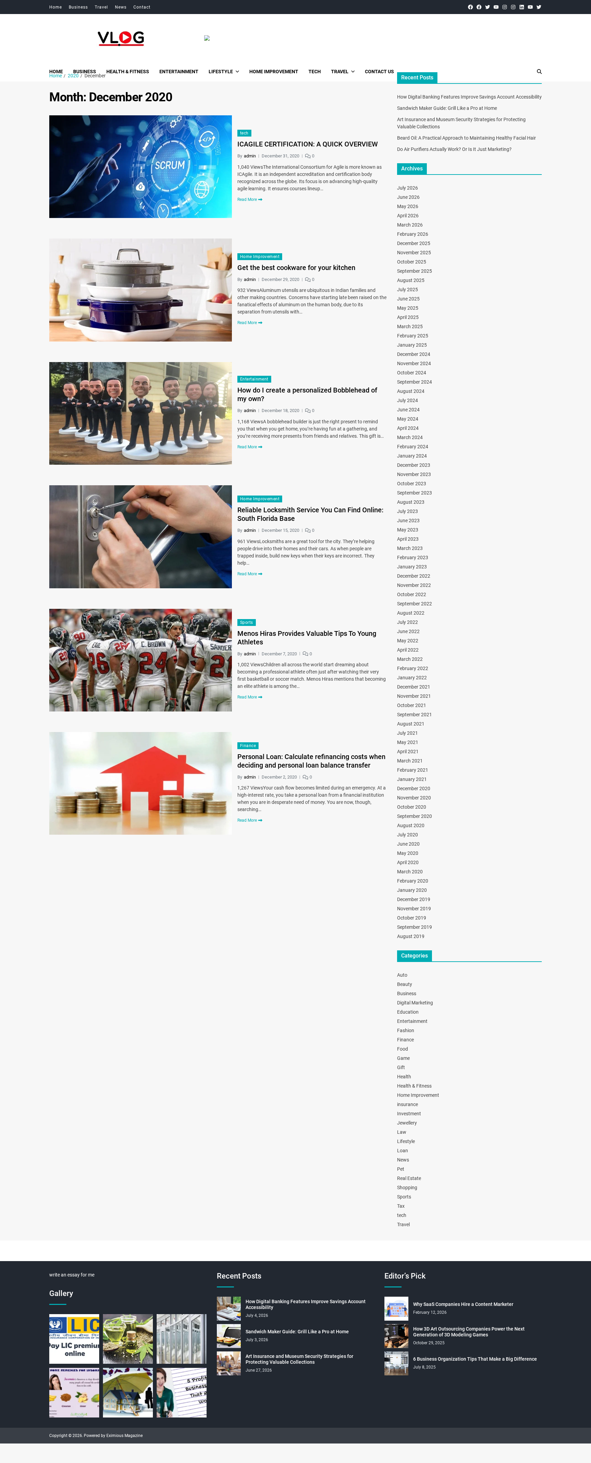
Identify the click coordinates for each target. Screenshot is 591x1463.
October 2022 (411, 594)
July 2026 (407, 188)
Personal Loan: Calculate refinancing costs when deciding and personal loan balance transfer (311, 761)
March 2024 (410, 437)
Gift (401, 1067)
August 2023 (410, 502)
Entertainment (178, 71)
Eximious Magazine (124, 1435)
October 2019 (411, 918)
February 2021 (412, 770)
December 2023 (413, 465)
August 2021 (410, 724)
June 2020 (408, 844)
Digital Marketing (415, 1002)
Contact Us (379, 71)
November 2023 (414, 474)
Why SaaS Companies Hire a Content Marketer (463, 1304)
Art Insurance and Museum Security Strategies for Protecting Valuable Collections (299, 1359)
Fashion (405, 1030)
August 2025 (410, 280)
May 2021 (407, 742)
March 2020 (410, 871)
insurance (407, 1104)
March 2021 (410, 760)
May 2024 (407, 419)
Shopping (407, 1187)
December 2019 (413, 899)
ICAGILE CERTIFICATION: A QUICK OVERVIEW (307, 144)
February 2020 (412, 881)
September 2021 (414, 714)
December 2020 (413, 788)
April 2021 (408, 751)
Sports (246, 622)
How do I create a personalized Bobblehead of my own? (307, 394)
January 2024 (412, 456)
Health (404, 1076)
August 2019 (410, 936)
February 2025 (412, 335)
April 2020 (408, 862)
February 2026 (412, 234)
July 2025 (407, 289)
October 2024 (411, 372)
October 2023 (411, 483)
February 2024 (412, 446)
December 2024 (413, 354)
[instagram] (505, 7)
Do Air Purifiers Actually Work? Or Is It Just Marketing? (454, 149)
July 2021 (407, 733)
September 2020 (414, 816)
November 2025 (414, 252)
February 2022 (412, 668)
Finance (248, 745)
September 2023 (414, 493)
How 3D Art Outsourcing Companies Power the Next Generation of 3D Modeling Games (469, 1332)
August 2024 (410, 391)
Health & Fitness (127, 71)
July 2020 (407, 834)
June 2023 (408, 520)
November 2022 (414, 585)
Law (401, 1132)
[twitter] (487, 7)
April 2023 (408, 539)
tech (314, 71)
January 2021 (412, 779)
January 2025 (412, 345)
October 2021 (411, 705)
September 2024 (414, 382)
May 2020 (407, 853)
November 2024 (414, 363)
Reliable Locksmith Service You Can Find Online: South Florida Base (310, 514)
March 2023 (410, 548)
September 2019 (414, 927)
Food (402, 1049)
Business (78, 7)
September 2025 (414, 271)
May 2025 (407, 308)
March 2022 (410, 659)
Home (55, 7)
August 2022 (410, 613)
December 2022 (413, 576)
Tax (401, 1206)
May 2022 (407, 640)
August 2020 (410, 825)
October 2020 (411, 807)
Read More (247, 199)
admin (250, 155)
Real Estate (409, 1178)
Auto (402, 975)
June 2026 (408, 197)
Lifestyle (221, 71)
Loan (402, 1150)
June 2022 (408, 631)
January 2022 (412, 677)
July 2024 (407, 400)
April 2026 (408, 215)
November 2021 (414, 696)
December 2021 (413, 687)
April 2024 (408, 428)
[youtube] (496, 7)
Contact (141, 7)
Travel (101, 7)
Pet (400, 1169)
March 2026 (410, 225)
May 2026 (407, 206)
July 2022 (407, 622)
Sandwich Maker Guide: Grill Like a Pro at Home (447, 108)
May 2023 (407, 529)
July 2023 (407, 511)
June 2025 (408, 298)
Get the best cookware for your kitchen (296, 268)
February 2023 (412, 557)
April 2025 (408, 317)
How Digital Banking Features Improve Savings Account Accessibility (469, 97)
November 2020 (414, 797)
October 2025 (411, 262)
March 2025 (410, 326)
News (121, 7)
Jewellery (407, 1123)
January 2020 (412, 890)
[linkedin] (522, 7)
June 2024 (408, 409)
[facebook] (470, 7)
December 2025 (413, 243)
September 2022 (414, 603)
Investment (409, 1113)
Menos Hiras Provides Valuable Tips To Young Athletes (306, 637)
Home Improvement (273, 71)
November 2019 (414, 908)
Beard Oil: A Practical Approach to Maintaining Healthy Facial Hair (466, 138)
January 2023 (412, 566)
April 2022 (408, 650)
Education (408, 1012)
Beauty (404, 984)
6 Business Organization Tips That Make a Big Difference (475, 1359)
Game (403, 1058)
